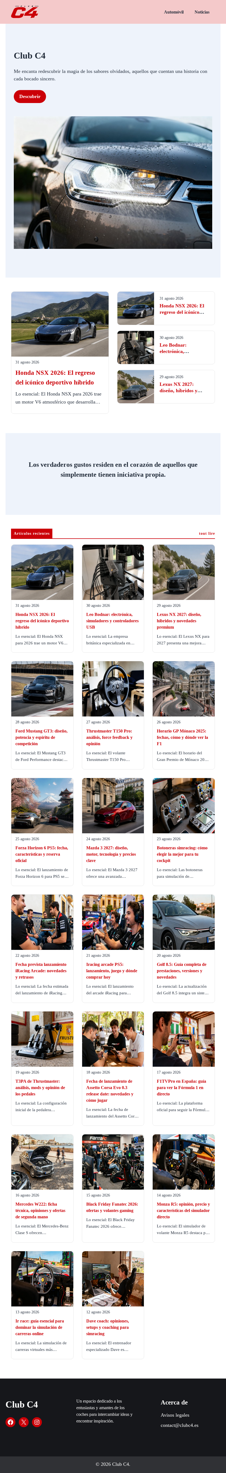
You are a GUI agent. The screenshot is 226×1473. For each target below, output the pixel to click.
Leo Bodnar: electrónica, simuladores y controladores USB (112, 620)
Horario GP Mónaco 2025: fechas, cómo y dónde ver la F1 (182, 737)
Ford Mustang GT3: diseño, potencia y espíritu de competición (41, 737)
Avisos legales (175, 1415)
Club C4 (22, 1404)
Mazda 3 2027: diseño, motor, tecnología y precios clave (111, 854)
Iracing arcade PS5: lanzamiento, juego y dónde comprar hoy (111, 970)
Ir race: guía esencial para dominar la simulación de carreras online (39, 1327)
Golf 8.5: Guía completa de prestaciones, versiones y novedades (181, 970)
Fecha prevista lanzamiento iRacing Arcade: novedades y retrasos (40, 970)
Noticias (202, 12)
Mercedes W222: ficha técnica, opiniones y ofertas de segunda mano (40, 1210)
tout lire (207, 533)
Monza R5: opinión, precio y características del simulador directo (183, 1210)
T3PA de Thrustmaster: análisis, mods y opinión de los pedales (40, 1087)
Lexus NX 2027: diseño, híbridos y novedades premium (181, 390)
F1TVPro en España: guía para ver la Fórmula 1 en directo (181, 1087)
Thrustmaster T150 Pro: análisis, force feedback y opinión (109, 737)
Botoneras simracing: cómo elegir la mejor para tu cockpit (182, 854)
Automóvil (174, 12)
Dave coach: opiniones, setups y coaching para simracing (107, 1327)
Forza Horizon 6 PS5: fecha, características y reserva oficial (41, 854)
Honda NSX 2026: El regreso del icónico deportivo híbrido (182, 312)
